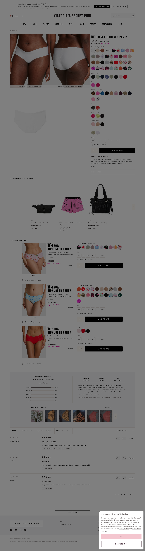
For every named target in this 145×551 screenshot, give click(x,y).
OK (121, 536)
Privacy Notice (124, 529)
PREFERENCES (121, 544)
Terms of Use (136, 529)
